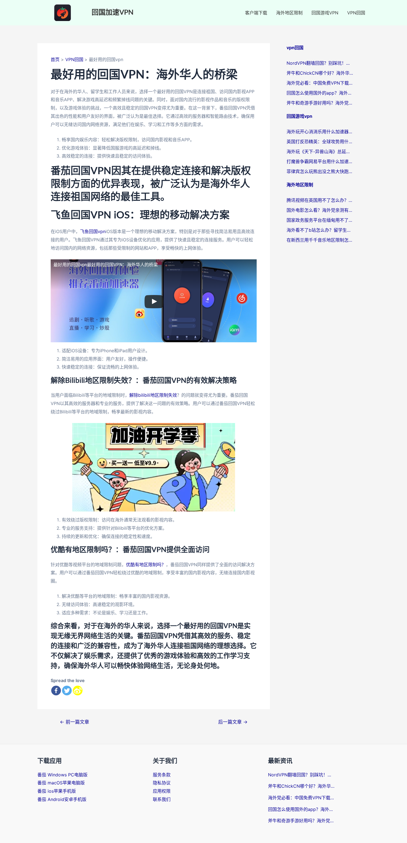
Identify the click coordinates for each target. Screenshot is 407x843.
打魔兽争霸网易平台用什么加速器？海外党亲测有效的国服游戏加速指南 (320, 161)
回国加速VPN (112, 12)
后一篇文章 (233, 721)
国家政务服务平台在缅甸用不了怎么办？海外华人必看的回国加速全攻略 (320, 220)
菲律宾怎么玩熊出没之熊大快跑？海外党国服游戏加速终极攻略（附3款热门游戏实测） (320, 171)
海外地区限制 (289, 12)
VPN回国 (356, 12)
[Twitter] (67, 690)
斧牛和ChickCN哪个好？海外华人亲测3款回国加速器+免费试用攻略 (320, 73)
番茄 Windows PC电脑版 (62, 774)
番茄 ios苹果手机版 (56, 791)
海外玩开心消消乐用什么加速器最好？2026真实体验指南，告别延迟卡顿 (320, 131)
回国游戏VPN (324, 12)
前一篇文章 (74, 721)
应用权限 (162, 791)
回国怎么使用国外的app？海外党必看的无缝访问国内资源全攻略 (320, 93)
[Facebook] (56, 690)
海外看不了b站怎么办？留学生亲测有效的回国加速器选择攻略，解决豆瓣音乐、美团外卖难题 (320, 230)
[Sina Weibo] (78, 690)
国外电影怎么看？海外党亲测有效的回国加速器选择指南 (320, 210)
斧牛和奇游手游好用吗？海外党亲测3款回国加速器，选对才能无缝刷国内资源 (320, 103)
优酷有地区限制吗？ (146, 564)
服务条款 (162, 774)
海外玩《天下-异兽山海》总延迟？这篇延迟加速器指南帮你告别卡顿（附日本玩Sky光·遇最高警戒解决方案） (320, 151)
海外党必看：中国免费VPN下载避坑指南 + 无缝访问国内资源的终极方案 (320, 83)
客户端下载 (256, 12)
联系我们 (162, 799)
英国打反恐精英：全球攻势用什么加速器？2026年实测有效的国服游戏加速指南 (320, 141)
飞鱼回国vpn (92, 231)
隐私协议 (162, 782)
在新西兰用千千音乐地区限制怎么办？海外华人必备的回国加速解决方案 (320, 240)
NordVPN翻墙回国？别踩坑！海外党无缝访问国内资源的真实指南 (320, 63)
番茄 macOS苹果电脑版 (61, 782)
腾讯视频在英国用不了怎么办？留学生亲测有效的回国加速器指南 (320, 200)
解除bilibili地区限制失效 (153, 395)
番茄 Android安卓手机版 (61, 799)
